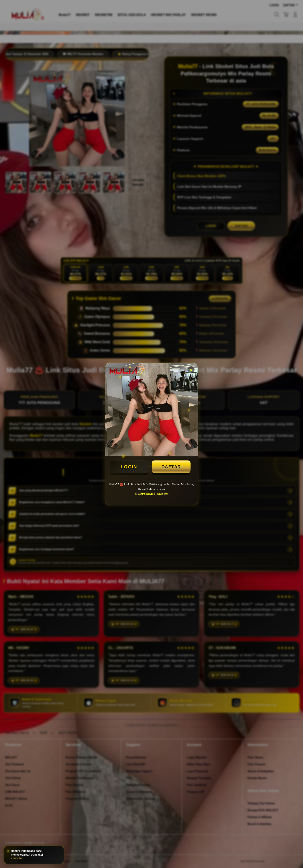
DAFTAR (171, 466)
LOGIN (129, 466)
